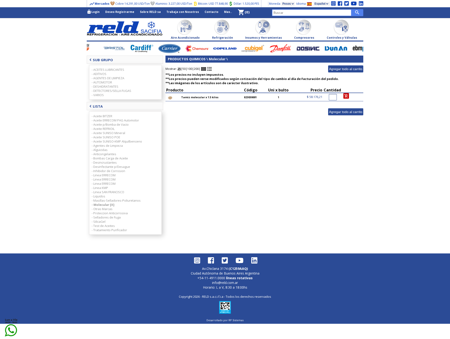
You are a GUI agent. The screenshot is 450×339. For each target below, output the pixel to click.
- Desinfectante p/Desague (111, 167)
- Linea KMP (100, 188)
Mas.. (228, 12)
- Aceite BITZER (102, 116)
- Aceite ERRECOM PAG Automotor (115, 120)
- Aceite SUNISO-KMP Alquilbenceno (117, 141)
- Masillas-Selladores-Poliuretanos (116, 200)
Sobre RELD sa (150, 12)
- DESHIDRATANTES (105, 86)
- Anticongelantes (104, 154)
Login (93, 11)
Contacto (211, 12)
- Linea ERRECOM (104, 175)
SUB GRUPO (101, 59)
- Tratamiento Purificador (109, 230)
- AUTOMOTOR (102, 82)
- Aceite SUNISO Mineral (108, 133)
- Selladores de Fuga (106, 217)
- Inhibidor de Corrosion (108, 171)
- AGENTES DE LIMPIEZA (108, 78)
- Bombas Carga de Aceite (110, 158)
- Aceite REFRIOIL (103, 129)
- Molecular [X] (103, 205)
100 (189, 69)
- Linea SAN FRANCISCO (108, 192)
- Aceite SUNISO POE (106, 137)
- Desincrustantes (104, 162)
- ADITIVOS (99, 74)
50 (184, 69)
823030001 (250, 97)
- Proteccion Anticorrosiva (110, 213)
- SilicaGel (98, 221)
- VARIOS (98, 95)
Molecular (217, 59)
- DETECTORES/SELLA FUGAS (111, 91)
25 (179, 69)
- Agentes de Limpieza (107, 145)
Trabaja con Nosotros (182, 12)
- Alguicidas (100, 150)
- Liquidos (98, 196)
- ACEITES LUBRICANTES (108, 70)
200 (196, 69)
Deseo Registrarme (119, 12)
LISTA (96, 106)
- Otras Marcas (102, 209)
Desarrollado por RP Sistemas (225, 320)
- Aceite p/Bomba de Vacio (110, 124)
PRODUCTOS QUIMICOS (187, 59)
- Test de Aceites (103, 226)
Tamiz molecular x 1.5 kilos (199, 97)
